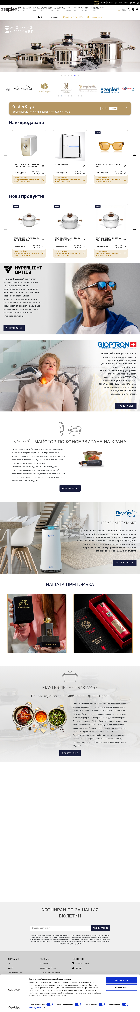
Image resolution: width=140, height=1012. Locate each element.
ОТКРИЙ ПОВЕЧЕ (125, 563)
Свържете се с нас (15, 972)
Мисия (10, 968)
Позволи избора (121, 987)
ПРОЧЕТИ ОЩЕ (126, 406)
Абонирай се (100, 928)
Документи (44, 963)
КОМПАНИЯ (13, 959)
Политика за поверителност (51, 972)
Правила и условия (87, 935)
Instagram (78, 968)
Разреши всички (121, 980)
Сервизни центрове (48, 968)
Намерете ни (78, 959)
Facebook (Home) (82, 963)
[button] (4, 47)
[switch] (78, 1004)
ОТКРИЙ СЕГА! (14, 328)
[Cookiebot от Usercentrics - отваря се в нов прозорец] (14, 1007)
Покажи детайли (35, 1008)
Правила (44, 959)
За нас (10, 963)
